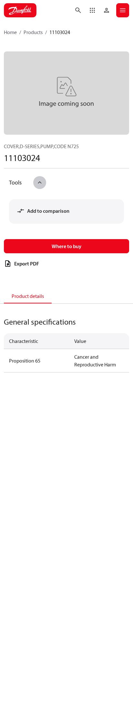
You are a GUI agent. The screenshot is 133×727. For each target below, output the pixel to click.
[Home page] (20, 10)
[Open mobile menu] (122, 10)
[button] (92, 10)
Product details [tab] (28, 296)
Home (10, 32)
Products (33, 32)
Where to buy (66, 246)
